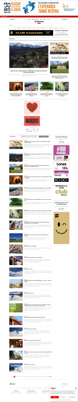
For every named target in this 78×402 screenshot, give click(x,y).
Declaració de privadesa (64, 399)
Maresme (37, 19)
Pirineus (48, 19)
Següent (50, 376)
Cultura (38, 27)
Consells (61, 27)
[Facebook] (56, 180)
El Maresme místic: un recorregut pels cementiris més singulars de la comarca (38, 352)
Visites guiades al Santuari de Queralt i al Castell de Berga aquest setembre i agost (59, 58)
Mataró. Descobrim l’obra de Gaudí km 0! (32, 340)
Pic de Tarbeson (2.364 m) (29, 364)
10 (29, 376)
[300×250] (61, 190)
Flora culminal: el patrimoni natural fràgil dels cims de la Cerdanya (31, 94)
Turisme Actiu (29, 27)
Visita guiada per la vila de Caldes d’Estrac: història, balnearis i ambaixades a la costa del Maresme (37, 222)
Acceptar (54, 397)
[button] (75, 388)
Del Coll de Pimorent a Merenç (30, 328)
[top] (31, 32)
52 (46, 376)
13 (35, 376)
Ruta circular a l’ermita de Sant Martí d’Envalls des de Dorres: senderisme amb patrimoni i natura (59, 77)
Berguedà (33, 19)
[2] (61, 228)
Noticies (24, 27)
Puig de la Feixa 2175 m (29, 293)
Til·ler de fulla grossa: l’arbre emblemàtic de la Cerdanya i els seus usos (46, 94)
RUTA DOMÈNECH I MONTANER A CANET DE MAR (34, 317)
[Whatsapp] (67, 180)
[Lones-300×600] (61, 161)
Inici (15, 27)
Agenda (19, 27)
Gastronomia (43, 27)
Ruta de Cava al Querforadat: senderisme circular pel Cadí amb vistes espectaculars (29, 71)
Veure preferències (72, 397)
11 (31, 376)
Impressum (69, 399)
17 (44, 376)
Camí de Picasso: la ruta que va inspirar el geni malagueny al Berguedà (36, 235)
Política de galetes (58, 399)
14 (37, 376)
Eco (47, 27)
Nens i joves (56, 27)
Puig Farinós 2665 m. (28, 269)
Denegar (63, 397)
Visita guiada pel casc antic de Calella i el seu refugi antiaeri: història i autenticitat (16, 94)
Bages (41, 19)
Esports (34, 27)
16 (41, 376)
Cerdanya (29, 19)
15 (39, 376)
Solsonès (44, 19)
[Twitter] (63, 180)
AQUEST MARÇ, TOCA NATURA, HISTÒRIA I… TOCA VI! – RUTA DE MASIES (37, 281)
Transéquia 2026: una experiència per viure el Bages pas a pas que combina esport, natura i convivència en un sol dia (37, 305)
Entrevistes (51, 27)
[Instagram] (59, 180)
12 (33, 376)
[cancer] (39, 7)
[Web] (32, 116)
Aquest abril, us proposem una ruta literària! (33, 257)
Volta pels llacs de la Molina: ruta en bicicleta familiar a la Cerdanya (62, 94)
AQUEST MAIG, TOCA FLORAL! (30, 246)
